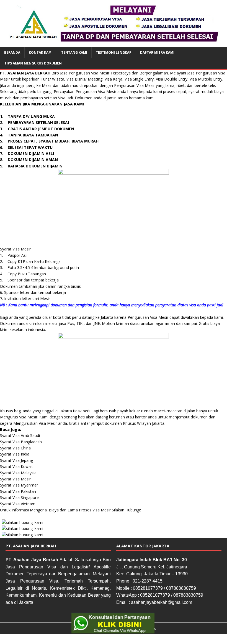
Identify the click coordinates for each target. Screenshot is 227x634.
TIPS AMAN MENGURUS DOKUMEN (33, 63)
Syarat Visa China (15, 448)
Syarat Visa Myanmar (19, 485)
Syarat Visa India (14, 454)
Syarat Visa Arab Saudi (20, 435)
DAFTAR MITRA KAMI (157, 52)
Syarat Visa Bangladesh (21, 441)
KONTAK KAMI (41, 52)
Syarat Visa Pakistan (18, 491)
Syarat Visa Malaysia (18, 472)
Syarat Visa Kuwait (16, 466)
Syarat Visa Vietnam (17, 503)
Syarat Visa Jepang (16, 460)
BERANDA (12, 52)
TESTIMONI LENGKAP (113, 52)
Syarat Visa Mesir (15, 479)
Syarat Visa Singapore (19, 497)
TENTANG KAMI (74, 52)
